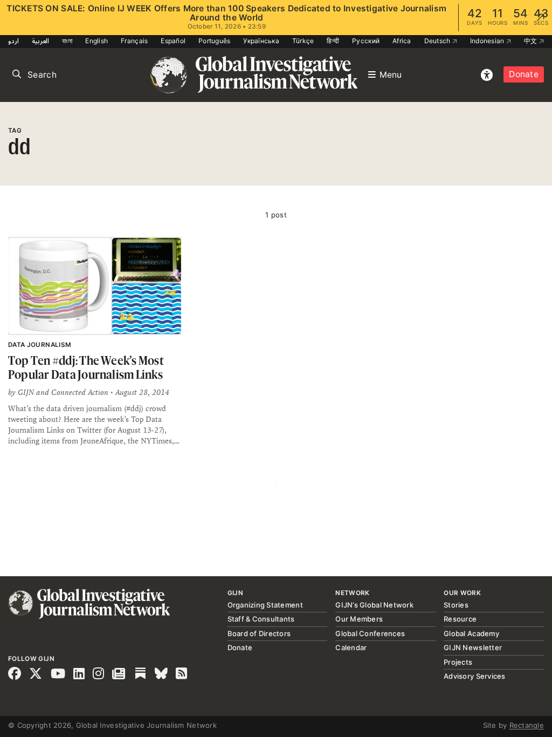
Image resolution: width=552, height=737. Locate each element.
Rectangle (526, 725)
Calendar (351, 647)
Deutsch (438, 41)
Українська (261, 41)
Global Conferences (370, 633)
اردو (13, 41)
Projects (458, 662)
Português (214, 41)
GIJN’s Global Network (374, 604)
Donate (524, 74)
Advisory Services (474, 676)
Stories (456, 604)
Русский (366, 41)
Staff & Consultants (261, 619)
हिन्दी (333, 41)
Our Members (359, 619)
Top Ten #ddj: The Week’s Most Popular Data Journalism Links (86, 367)
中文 (531, 41)
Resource (460, 619)
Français (134, 41)
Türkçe (303, 41)
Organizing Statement (265, 604)
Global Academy (471, 633)
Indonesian (488, 41)
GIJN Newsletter (473, 647)
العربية (40, 41)
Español (173, 41)
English (96, 41)
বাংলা (67, 41)
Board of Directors (259, 633)
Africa (401, 41)
